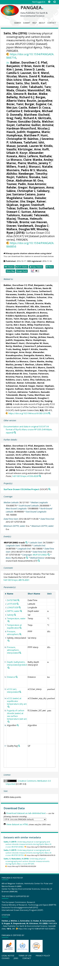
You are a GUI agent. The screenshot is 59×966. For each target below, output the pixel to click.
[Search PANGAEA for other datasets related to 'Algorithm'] (18, 725)
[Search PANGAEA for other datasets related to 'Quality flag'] (19, 746)
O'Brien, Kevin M (32, 66)
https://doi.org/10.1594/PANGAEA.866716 (30, 55)
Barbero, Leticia (36, 309)
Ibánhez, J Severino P (30, 140)
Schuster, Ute (15, 201)
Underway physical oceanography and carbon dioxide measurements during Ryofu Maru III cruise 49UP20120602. (27, 844)
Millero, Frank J (16, 166)
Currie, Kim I (12, 324)
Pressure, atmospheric (13, 633)
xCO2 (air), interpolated (13, 690)
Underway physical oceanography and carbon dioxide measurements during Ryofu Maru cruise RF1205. (26, 861)
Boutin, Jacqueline (39, 101)
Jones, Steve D (25, 69)
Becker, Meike (37, 94)
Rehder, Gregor (16, 187)
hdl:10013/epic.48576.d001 (16, 579)
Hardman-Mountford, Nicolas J (27, 128)
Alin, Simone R (16, 94)
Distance (11, 677)
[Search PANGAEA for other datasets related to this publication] (49, 413)
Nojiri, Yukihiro (17, 177)
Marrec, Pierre (16, 163)
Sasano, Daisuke (34, 198)
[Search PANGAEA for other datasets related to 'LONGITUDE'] (20, 607)
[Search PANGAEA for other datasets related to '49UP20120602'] (49, 555)
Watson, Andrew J (29, 401)
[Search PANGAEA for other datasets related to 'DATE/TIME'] (18, 600)
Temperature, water (16, 618)
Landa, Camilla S (37, 451)
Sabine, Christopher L (21, 191)
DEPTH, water (13, 611)
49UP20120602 (40, 554)
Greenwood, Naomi (36, 330)
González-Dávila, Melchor (35, 121)
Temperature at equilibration (14, 626)
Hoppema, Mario (38, 132)
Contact (51, 23)
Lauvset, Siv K (29, 73)
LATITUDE (11, 603)
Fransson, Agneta (43, 327)
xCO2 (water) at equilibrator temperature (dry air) (17, 701)
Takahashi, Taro (40, 87)
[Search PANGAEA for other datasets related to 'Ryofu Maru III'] (27, 558)
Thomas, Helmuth (29, 219)
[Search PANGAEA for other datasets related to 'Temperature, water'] (9, 621)
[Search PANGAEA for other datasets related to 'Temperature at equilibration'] (20, 628)
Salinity (10, 614)
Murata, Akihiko (14, 370)
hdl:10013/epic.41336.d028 (25, 476)
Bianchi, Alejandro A (28, 312)
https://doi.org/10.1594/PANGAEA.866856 (30, 244)
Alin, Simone (18, 448)
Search (17, 23)
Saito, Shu (11, 33)
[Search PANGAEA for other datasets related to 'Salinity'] (15, 615)
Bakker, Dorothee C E (24, 62)
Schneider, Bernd (34, 382)
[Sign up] (49, 2)
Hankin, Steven (29, 333)
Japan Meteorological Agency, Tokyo (28, 47)
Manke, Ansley (43, 160)
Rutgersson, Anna (41, 187)
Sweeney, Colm (16, 87)
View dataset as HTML (17, 824)
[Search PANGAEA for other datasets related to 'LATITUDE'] (18, 604)
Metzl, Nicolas (24, 288)
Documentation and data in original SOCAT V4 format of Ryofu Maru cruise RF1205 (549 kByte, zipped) (28, 429)
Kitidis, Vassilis (39, 349)
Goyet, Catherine (18, 125)
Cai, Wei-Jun (45, 318)
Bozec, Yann (14, 104)
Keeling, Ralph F (21, 349)
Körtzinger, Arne (29, 149)
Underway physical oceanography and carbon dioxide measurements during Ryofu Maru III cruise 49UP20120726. (27, 852)
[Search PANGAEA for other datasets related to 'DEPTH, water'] (21, 611)
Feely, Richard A (25, 118)
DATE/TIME (12, 600)
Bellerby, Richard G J (20, 97)
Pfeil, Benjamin (36, 285)
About (42, 23)
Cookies (6, 958)
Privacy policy (43, 955)
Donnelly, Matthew (23, 115)
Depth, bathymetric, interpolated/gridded (17, 663)
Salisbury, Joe (42, 379)
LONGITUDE (12, 607)
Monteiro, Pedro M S (20, 170)
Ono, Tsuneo (30, 373)
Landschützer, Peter (17, 358)
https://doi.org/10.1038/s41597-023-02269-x (36, 928)
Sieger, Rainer (36, 201)
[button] (35, 271)
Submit (26, 23)
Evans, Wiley (26, 324)
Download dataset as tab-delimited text (25, 813)
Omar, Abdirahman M (21, 180)
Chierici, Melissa (45, 321)
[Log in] (54, 2)
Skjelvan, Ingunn (18, 205)
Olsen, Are (30, 80)
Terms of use (25, 955)
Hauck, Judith (15, 132)
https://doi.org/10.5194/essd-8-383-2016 (28, 413)
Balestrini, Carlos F (16, 309)
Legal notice (8, 955)
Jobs (16, 958)
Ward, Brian (12, 401)
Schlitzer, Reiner (15, 382)
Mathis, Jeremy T (39, 163)
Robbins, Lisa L (14, 379)
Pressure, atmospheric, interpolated (13, 650)
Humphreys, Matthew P (22, 135)
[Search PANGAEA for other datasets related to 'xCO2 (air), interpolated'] (20, 692)
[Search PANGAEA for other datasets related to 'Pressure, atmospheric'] (20, 634)
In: (8, 62)
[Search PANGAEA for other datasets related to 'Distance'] (17, 677)
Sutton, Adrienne (33, 212)
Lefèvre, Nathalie (39, 156)
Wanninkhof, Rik (39, 90)
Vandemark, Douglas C (33, 226)
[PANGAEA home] (10, 7)
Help (34, 23)
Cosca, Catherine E (41, 291)
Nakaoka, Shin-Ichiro (26, 457)
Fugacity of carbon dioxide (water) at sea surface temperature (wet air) (17, 714)
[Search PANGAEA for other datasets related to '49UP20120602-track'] (26, 542)
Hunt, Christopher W (30, 343)
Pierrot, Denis (40, 376)
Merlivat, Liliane (34, 364)
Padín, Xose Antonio (32, 184)
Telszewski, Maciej (16, 394)
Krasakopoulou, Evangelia (20, 355)
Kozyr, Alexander (31, 153)
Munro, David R (29, 76)
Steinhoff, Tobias (15, 300)
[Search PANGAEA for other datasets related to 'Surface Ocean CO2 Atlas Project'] (49, 489)
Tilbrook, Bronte (17, 222)
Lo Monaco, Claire (18, 160)
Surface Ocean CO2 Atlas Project (21, 489)
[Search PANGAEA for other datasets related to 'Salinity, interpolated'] (9, 641)
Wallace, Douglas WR (20, 229)
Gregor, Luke (13, 333)
